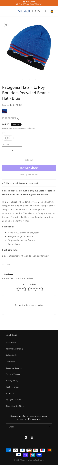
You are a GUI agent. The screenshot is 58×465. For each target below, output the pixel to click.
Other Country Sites (15, 406)
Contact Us (11, 361)
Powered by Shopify (36, 460)
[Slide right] (35, 79)
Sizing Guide (11, 355)
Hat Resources (12, 387)
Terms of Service (13, 374)
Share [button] (8, 264)
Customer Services (14, 368)
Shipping (16, 128)
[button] (5, 11)
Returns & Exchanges (15, 348)
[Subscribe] (49, 427)
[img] (9, 118)
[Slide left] (23, 79)
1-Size (9, 139)
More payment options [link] (29, 174)
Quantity (5, 144)
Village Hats (24, 460)
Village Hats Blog (13, 399)
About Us (10, 393)
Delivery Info (11, 342)
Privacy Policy (12, 380)
